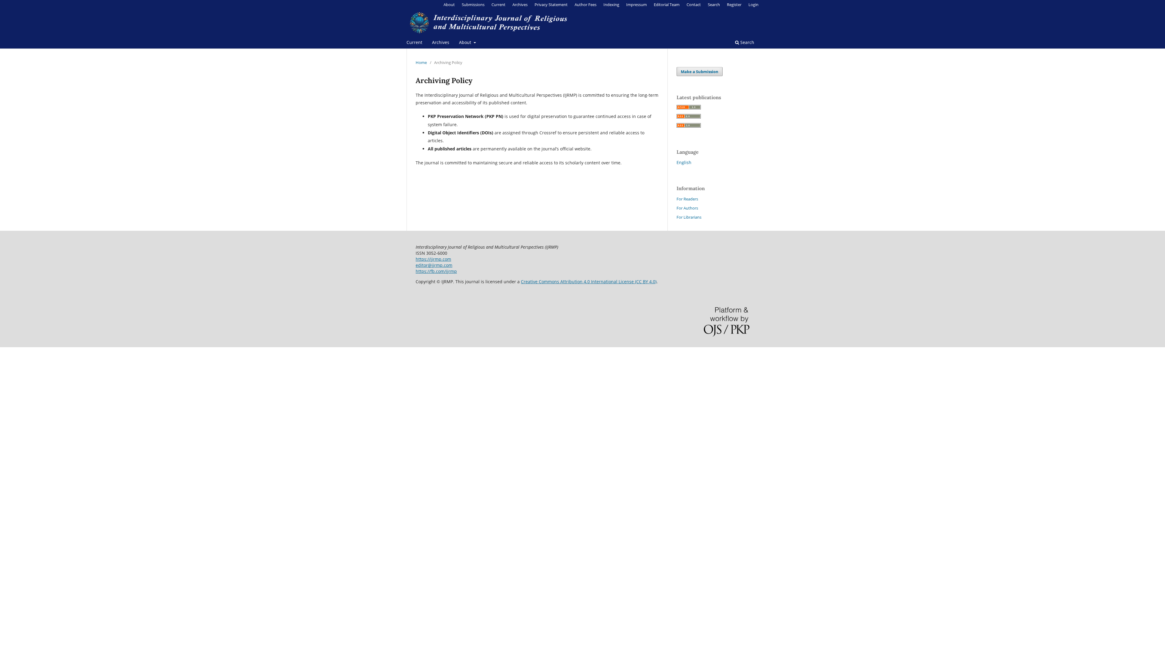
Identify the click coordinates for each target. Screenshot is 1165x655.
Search (746, 42)
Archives (440, 42)
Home (421, 62)
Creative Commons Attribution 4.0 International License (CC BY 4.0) (589, 281)
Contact (694, 4)
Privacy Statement (551, 4)
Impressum (636, 4)
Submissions (473, 4)
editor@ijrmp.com (434, 265)
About (465, 42)
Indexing (611, 4)
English (684, 162)
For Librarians (689, 217)
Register (734, 4)
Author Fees (585, 4)
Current (414, 42)
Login (753, 4)
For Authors (687, 208)
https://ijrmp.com (433, 259)
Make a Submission (699, 71)
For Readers (687, 199)
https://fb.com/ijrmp (436, 271)
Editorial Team (667, 4)
